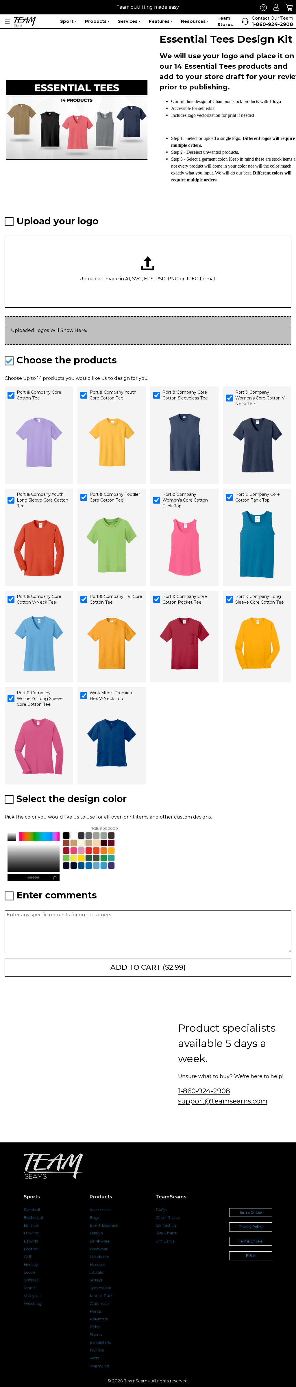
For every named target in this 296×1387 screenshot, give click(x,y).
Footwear (99, 1248)
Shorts (96, 1334)
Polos (95, 1326)
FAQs (161, 1209)
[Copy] (55, 877)
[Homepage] (25, 21)
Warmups (99, 1366)
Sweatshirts (100, 1342)
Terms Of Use (250, 1212)
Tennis (29, 1287)
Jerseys (96, 1280)
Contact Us (166, 1225)
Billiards (31, 1225)
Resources (193, 21)
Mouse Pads (101, 1295)
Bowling (32, 1233)
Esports (31, 1241)
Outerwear (100, 1303)
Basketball (34, 1217)
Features (159, 21)
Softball (31, 1280)
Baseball (32, 1209)
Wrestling (33, 1303)
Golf (27, 1256)
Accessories (100, 1209)
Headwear (99, 1256)
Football (31, 1248)
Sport (66, 21)
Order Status (168, 1217)
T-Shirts (97, 1350)
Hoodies (97, 1264)
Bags (94, 1217)
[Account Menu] (7, 21)
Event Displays (104, 1225)
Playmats (99, 1319)
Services (128, 21)
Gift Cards (165, 1241)
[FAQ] (263, 7)
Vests (94, 1357)
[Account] (276, 7)
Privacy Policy (250, 1227)
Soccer (30, 1272)
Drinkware (100, 1241)
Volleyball (32, 1295)
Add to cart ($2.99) (148, 967)
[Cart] (289, 7)
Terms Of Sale (250, 1241)
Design (96, 1233)
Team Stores (225, 21)
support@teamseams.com (222, 1101)
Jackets (96, 1272)
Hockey (31, 1264)
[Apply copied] (12, 877)
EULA (251, 1255)
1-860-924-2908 (204, 1091)
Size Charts (166, 1233)
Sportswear (100, 1287)
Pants (95, 1311)
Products (96, 21)
